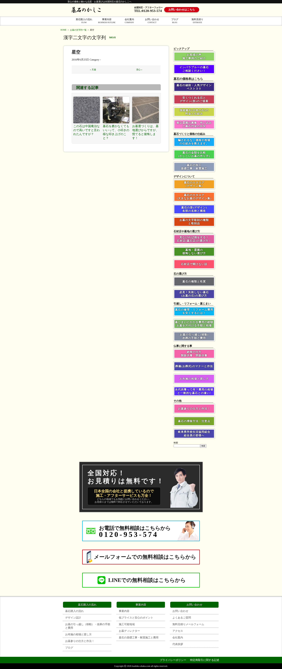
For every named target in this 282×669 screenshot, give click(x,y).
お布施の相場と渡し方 (194, 378)
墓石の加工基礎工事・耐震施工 (194, 167)
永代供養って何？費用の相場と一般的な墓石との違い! (194, 391)
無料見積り (197, 21)
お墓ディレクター (129, 630)
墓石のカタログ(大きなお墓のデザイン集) (194, 196)
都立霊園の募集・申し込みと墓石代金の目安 (194, 124)
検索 (176, 443)
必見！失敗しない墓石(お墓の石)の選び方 (194, 294)
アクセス (177, 630)
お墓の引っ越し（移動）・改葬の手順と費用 (87, 626)
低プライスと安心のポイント (136, 617)
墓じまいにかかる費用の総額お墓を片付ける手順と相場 (194, 324)
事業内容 (106, 21)
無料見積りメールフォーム (188, 624)
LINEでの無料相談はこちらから (147, 580)
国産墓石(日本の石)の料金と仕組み (194, 112)
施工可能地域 (127, 624)
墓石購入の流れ (84, 21)
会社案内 (129, 21)
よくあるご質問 (181, 617)
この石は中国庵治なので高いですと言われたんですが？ (86, 130)
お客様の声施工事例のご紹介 (194, 56)
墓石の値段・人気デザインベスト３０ (194, 87)
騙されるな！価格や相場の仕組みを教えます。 (194, 142)
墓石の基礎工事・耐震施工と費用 (138, 637)
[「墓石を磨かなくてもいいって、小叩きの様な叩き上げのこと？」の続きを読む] (116, 110)
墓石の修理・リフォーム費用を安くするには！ (194, 311)
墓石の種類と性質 (194, 281)
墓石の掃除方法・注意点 (194, 421)
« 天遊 (93, 69)
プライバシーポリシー (173, 660)
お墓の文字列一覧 (78, 30)
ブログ (174, 21)
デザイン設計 (73, 617)
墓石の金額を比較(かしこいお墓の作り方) (194, 154)
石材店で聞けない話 (194, 264)
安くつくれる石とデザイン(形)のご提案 (194, 99)
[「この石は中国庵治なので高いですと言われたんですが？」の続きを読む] (86, 110)
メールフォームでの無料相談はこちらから (145, 557)
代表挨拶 (177, 644)
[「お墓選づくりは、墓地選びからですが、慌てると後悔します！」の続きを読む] (145, 110)
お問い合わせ (152, 21)
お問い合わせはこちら (181, 9)
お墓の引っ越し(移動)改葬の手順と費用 (194, 336)
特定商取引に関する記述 (204, 660)
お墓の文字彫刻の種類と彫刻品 (194, 221)
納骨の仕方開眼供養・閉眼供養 (194, 353)
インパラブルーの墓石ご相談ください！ (194, 69)
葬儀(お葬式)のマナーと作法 (194, 366)
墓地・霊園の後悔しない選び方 (194, 251)
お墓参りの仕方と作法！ (194, 408)
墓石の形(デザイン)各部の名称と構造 (194, 209)
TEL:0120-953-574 (148, 11)
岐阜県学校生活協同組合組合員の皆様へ (194, 433)
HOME (64, 30)
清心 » (139, 69)
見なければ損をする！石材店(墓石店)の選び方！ (194, 239)
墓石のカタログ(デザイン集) (194, 184)
